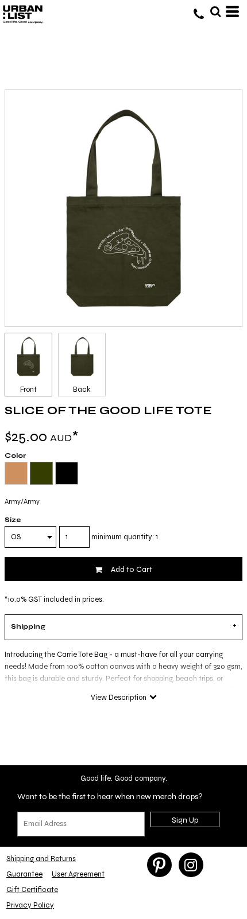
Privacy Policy (30, 905)
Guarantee (24, 874)
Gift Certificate (32, 889)
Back (82, 389)
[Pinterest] (159, 864)
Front (28, 389)
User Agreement (78, 874)
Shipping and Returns (41, 858)
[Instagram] (191, 864)
